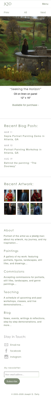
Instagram (15, 356)
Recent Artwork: (19, 184)
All (25, 12)
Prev (6, 12)
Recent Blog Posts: (21, 126)
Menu (45, 3)
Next (43, 12)
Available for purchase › (25, 105)
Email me (15, 344)
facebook (15, 350)
